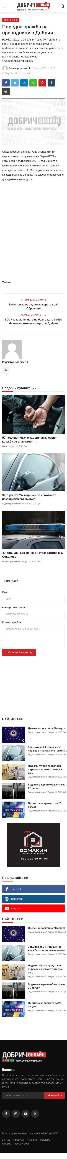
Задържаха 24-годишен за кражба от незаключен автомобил (29, 497)
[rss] (35, 1114)
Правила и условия (25, 1139)
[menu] (4, 6)
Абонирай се (54, 1095)
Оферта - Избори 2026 (16, 1143)
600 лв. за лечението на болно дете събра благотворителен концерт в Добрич (33, 321)
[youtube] (25, 1114)
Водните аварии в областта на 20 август (46, 786)
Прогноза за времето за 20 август (44, 805)
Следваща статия (31, 315)
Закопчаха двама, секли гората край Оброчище (33, 306)
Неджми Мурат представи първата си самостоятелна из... (45, 769)
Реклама (45, 1139)
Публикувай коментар (19, 652)
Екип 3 (5, 446)
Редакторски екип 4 (15, 362)
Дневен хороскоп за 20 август (46, 728)
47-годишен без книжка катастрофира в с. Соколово (32, 554)
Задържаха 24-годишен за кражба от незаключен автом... (47, 748)
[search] (62, 6)
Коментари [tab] (11, 580)
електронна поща (13, 607)
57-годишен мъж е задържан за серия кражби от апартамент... (29, 439)
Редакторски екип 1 (11, 503)
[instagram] (16, 1114)
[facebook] (6, 1114)
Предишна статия (36, 300)
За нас (6, 1139)
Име (4, 592)
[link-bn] (33, 845)
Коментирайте (11, 622)
